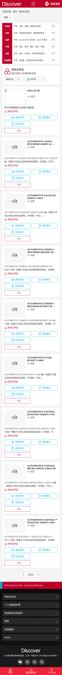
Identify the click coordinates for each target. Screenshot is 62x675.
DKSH (8, 637)
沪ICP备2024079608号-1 (48, 656)
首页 (15, 11)
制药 (7, 621)
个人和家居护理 (12, 604)
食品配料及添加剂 (14, 613)
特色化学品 (24, 11)
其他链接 (9, 629)
